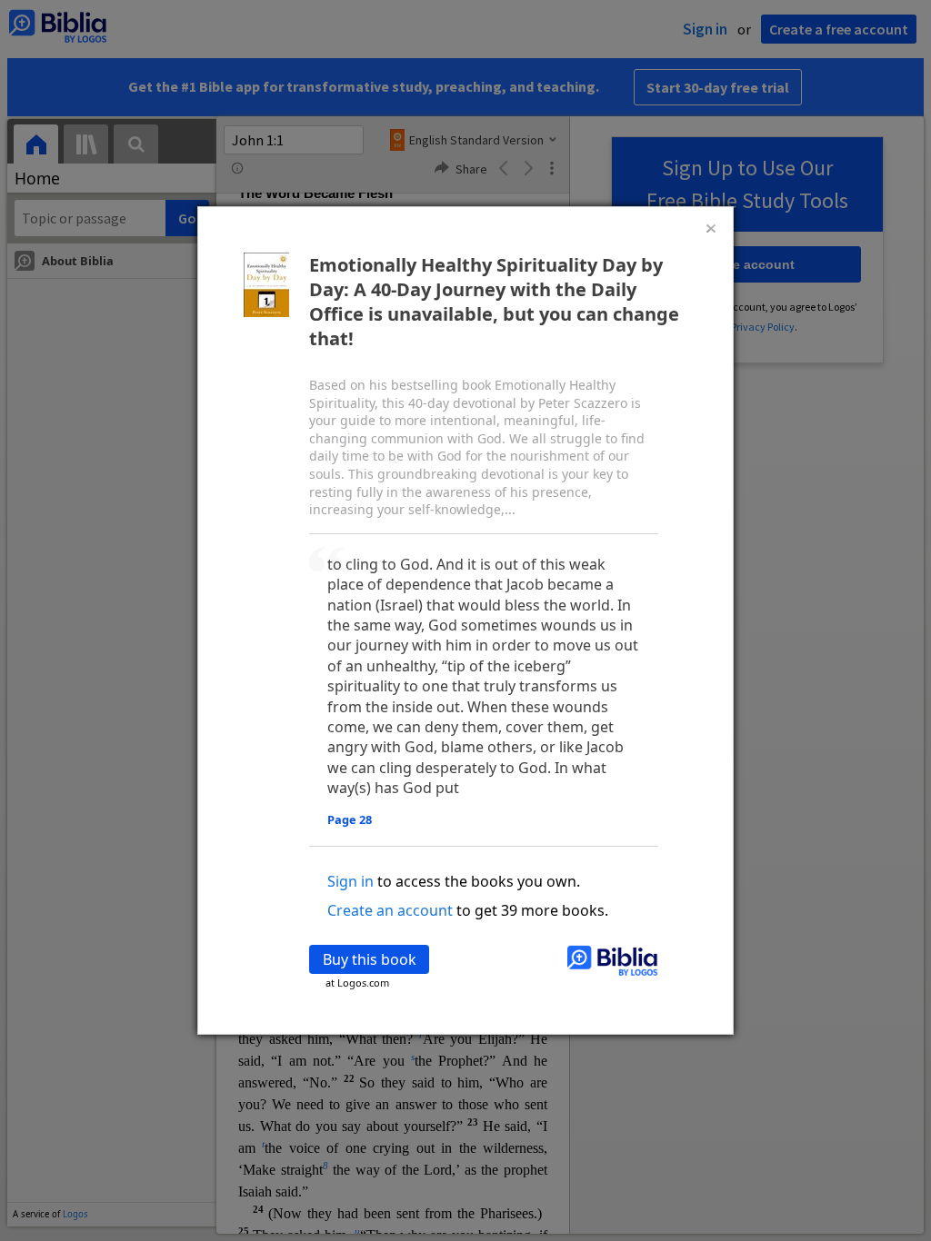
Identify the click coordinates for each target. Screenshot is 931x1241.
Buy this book (369, 959)
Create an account (390, 910)
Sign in (350, 881)
